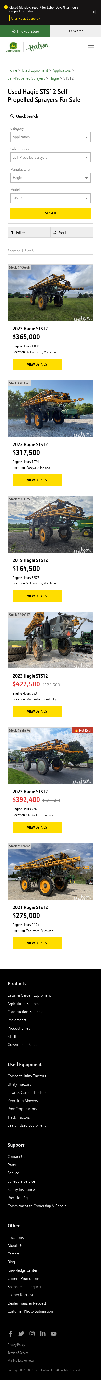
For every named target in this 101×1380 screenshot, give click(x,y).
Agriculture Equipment (26, 1003)
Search (50, 213)
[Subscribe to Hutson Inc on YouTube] (54, 1334)
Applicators (62, 70)
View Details (37, 364)
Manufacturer (20, 169)
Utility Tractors (19, 1084)
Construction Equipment (27, 1011)
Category (17, 128)
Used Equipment (35, 70)
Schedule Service (21, 1181)
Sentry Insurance (21, 1189)
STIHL (12, 1036)
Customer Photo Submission (30, 1311)
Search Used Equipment (27, 1125)
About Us (15, 1245)
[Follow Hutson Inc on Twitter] (21, 1334)
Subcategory (19, 149)
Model (15, 189)
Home (12, 70)
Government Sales (22, 1044)
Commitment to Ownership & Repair (37, 1205)
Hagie (54, 78)
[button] (29, 232)
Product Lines (19, 1028)
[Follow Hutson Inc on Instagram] (32, 1334)
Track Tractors (19, 1117)
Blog (11, 1261)
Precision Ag (18, 1197)
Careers (13, 1253)
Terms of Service (18, 1353)
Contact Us (16, 1156)
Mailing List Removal (21, 1360)
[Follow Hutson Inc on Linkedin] (43, 1334)
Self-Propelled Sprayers (26, 78)
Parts (12, 1164)
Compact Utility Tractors (27, 1075)
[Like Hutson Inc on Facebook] (10, 1334)
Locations (16, 1237)
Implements (17, 1020)
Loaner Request (20, 1294)
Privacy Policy (16, 1345)
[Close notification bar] (94, 12)
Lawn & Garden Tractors (27, 1092)
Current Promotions (23, 1278)
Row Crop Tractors (22, 1108)
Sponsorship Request (24, 1286)
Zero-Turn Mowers (23, 1100)
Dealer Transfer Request (27, 1303)
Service (13, 1172)
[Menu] (91, 47)
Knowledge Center (22, 1270)
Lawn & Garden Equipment (29, 995)
